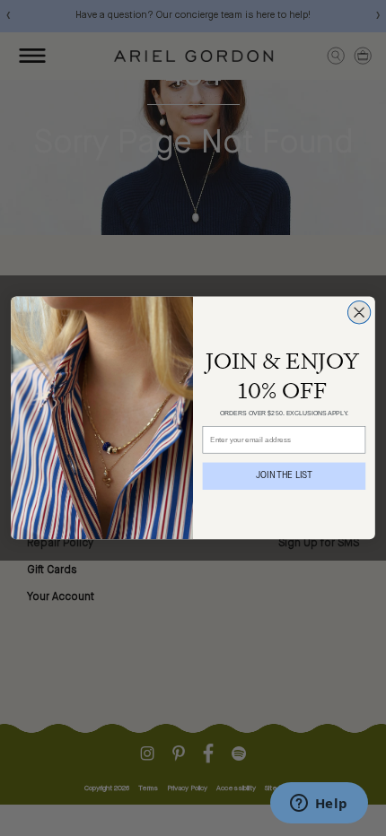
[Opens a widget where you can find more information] (318, 804)
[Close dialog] (358, 312)
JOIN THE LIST (284, 476)
